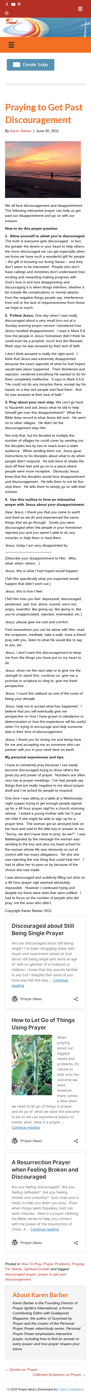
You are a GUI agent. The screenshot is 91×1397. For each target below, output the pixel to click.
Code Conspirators (71, 1389)
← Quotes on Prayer (21, 1370)
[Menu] (80, 9)
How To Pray (31, 1264)
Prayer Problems (56, 1264)
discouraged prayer (20, 1274)
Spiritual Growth (37, 1269)
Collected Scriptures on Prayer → (59, 1375)
